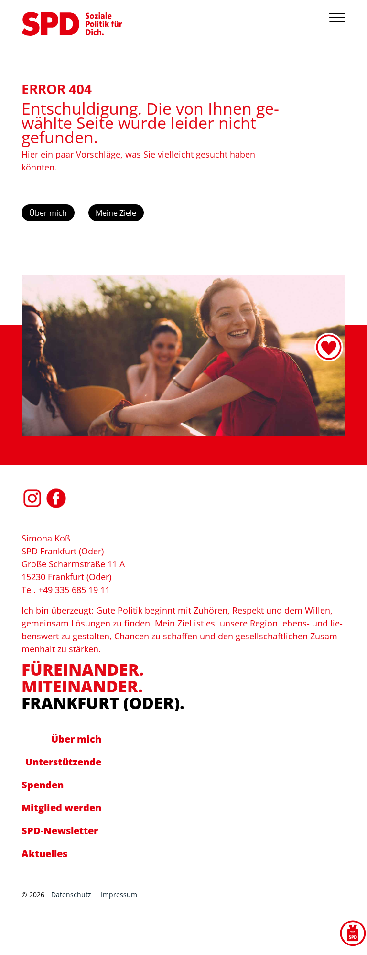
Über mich (48, 213)
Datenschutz (71, 894)
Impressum (119, 894)
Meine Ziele (116, 213)
